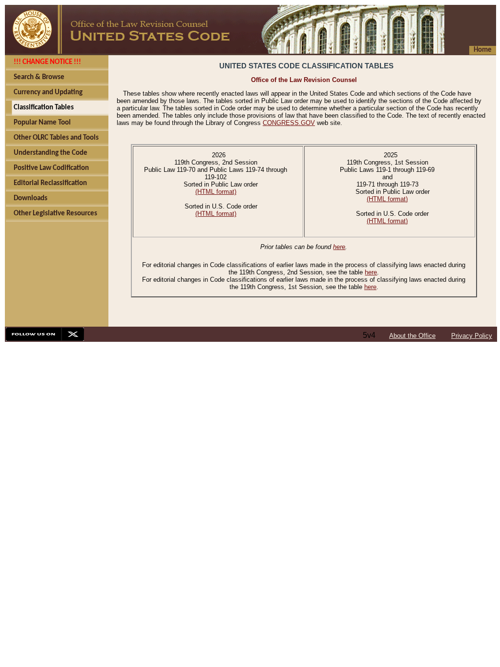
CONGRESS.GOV (289, 122)
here (339, 246)
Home (483, 50)
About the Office (412, 335)
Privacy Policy (471, 335)
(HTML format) (215, 191)
